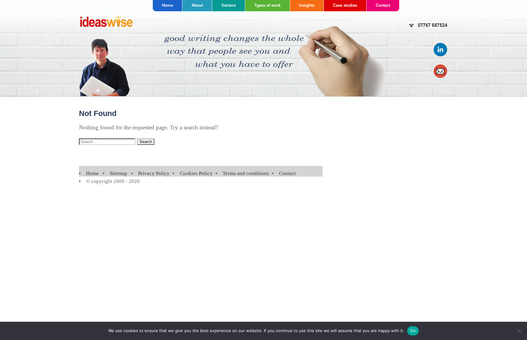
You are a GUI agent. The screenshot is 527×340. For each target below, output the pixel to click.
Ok (413, 330)
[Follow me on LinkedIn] (440, 55)
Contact (383, 5)
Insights (306, 5)
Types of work (267, 5)
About (197, 5)
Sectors (228, 5)
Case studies (345, 5)
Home (167, 5)
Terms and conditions (246, 173)
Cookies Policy (196, 173)
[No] (519, 331)
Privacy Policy (154, 173)
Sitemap (118, 173)
